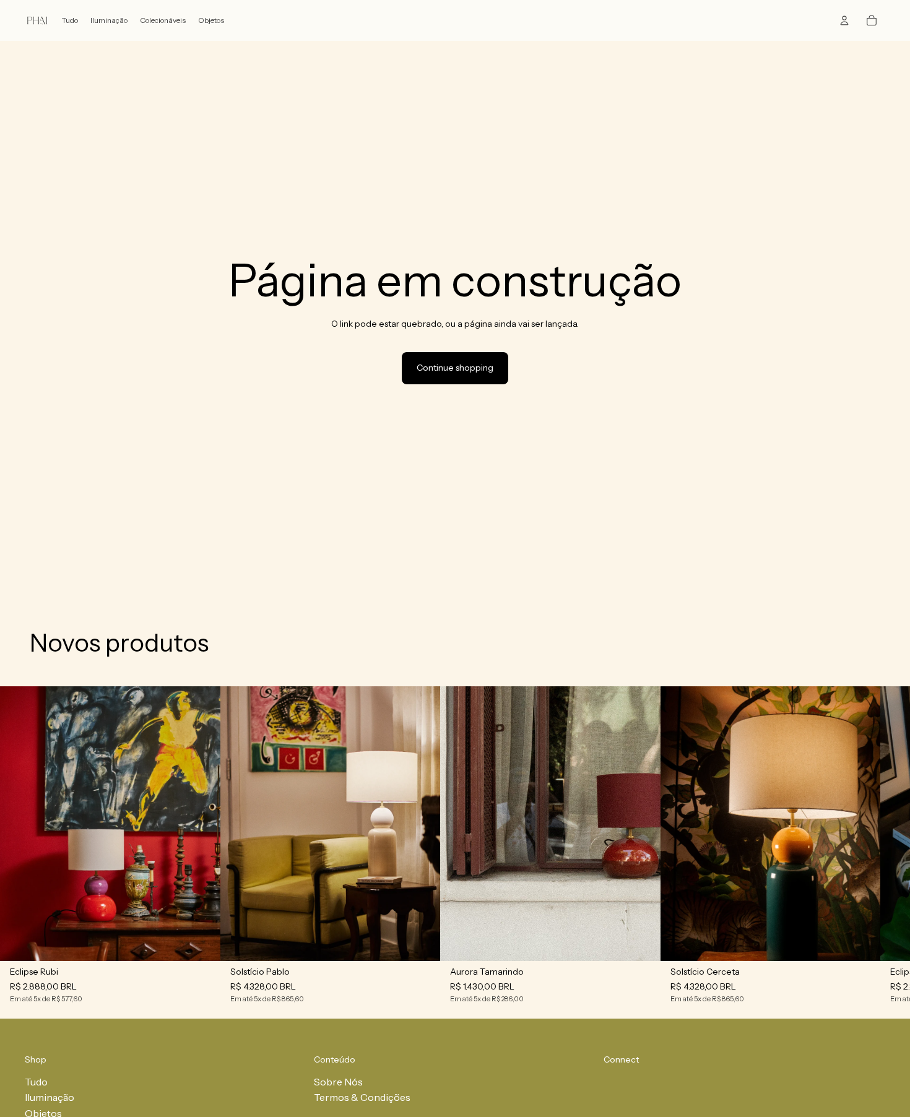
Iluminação (49, 1097)
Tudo (36, 1082)
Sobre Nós (338, 1082)
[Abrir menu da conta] (844, 20)
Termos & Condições (362, 1097)
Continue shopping (455, 367)
